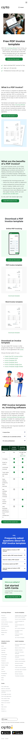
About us (3, 708)
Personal (3, 671)
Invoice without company (7, 621)
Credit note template (19, 659)
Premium (3, 615)
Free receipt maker (5, 698)
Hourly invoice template (20, 619)
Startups (3, 628)
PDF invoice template (20, 628)
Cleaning (3, 652)
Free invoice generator (6, 696)
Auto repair (3, 648)
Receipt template (19, 673)
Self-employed (4, 624)
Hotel (2, 669)
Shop (2, 679)
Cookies (6, 738)
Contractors (4, 619)
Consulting (3, 656)
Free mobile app (5, 686)
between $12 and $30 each (10, 193)
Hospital (3, 667)
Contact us (3, 711)
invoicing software (12, 48)
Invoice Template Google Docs (13, 364)
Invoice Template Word (11, 362)
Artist (2, 646)
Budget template (18, 649)
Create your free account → (14, 59)
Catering (3, 650)
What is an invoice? (5, 702)
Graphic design (4, 665)
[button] (9, 719)
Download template (14, 295)
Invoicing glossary (5, 700)
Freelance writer (5, 662)
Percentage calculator (6, 694)
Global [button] (22, 7)
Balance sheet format (20, 647)
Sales (2, 677)
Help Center (4, 706)
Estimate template (19, 663)
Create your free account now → (11, 521)
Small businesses (5, 626)
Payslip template (18, 665)
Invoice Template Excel (11, 358)
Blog (2, 704)
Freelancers (4, 617)
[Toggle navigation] (26, 2)
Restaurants (4, 632)
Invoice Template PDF (11, 360)
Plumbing (3, 675)
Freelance (3, 660)
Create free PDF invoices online (13, 356)
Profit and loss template (20, 667)
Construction (4, 654)
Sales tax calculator (5, 688)
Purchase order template (20, 669)
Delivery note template (20, 661)
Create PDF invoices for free (10, 200)
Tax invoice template (19, 637)
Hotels (2, 634)
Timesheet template (19, 675)
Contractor (3, 658)
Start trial (22, 455)
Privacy (2, 738)
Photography (4, 673)
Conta (21, 349)
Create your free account (9, 115)
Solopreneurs (4, 630)
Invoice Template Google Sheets (14, 366)
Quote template (18, 671)
